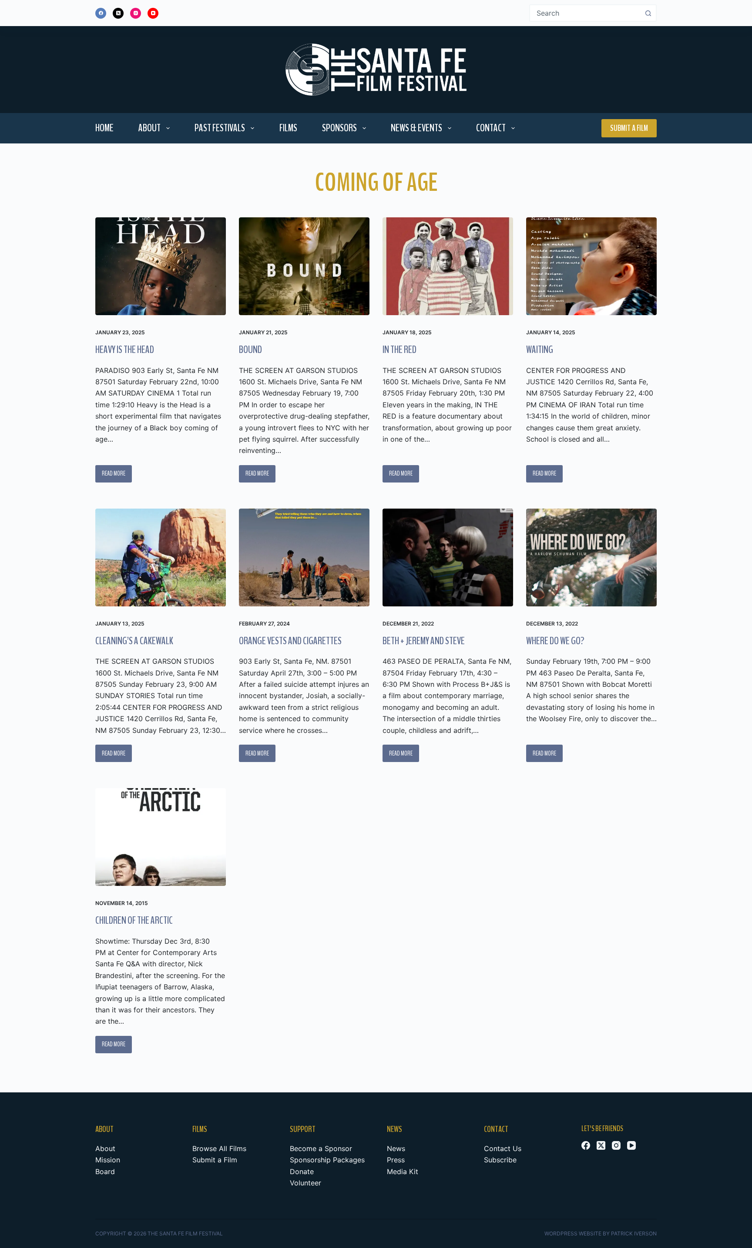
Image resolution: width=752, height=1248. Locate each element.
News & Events (416, 128)
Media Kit (402, 1171)
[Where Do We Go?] (591, 557)
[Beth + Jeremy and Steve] (448, 557)
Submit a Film (629, 128)
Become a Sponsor (321, 1148)
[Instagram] (135, 13)
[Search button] (648, 13)
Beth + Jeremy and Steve (424, 641)
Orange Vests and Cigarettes (290, 641)
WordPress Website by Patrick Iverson (600, 1233)
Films (288, 128)
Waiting (539, 349)
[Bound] (304, 266)
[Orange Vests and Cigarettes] (304, 557)
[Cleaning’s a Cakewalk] (160, 557)
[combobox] (585, 13)
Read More (114, 475)
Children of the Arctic (134, 920)
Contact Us (502, 1148)
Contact (491, 128)
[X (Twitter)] (118, 13)
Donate (302, 1171)
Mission (107, 1159)
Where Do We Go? (555, 641)
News (396, 1148)
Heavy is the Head (124, 349)
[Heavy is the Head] (160, 266)
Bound (250, 349)
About (149, 128)
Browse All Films (219, 1148)
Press (396, 1159)
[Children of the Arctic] (160, 837)
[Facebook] (100, 13)
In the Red (399, 349)
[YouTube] (153, 13)
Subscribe (500, 1159)
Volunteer (305, 1182)
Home (104, 128)
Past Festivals (220, 128)
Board (105, 1171)
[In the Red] (448, 266)
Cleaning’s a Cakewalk (134, 641)
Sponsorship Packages (327, 1159)
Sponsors (339, 128)
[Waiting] (591, 266)
